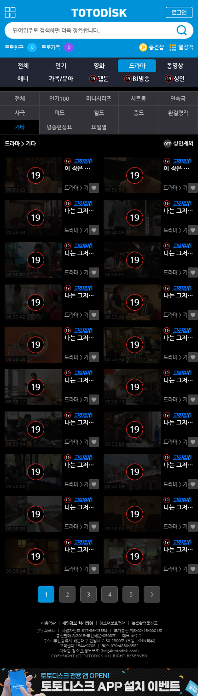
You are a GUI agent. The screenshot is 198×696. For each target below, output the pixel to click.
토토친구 (14, 47)
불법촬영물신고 (144, 623)
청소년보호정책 (112, 623)
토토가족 (50, 47)
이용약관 (48, 623)
